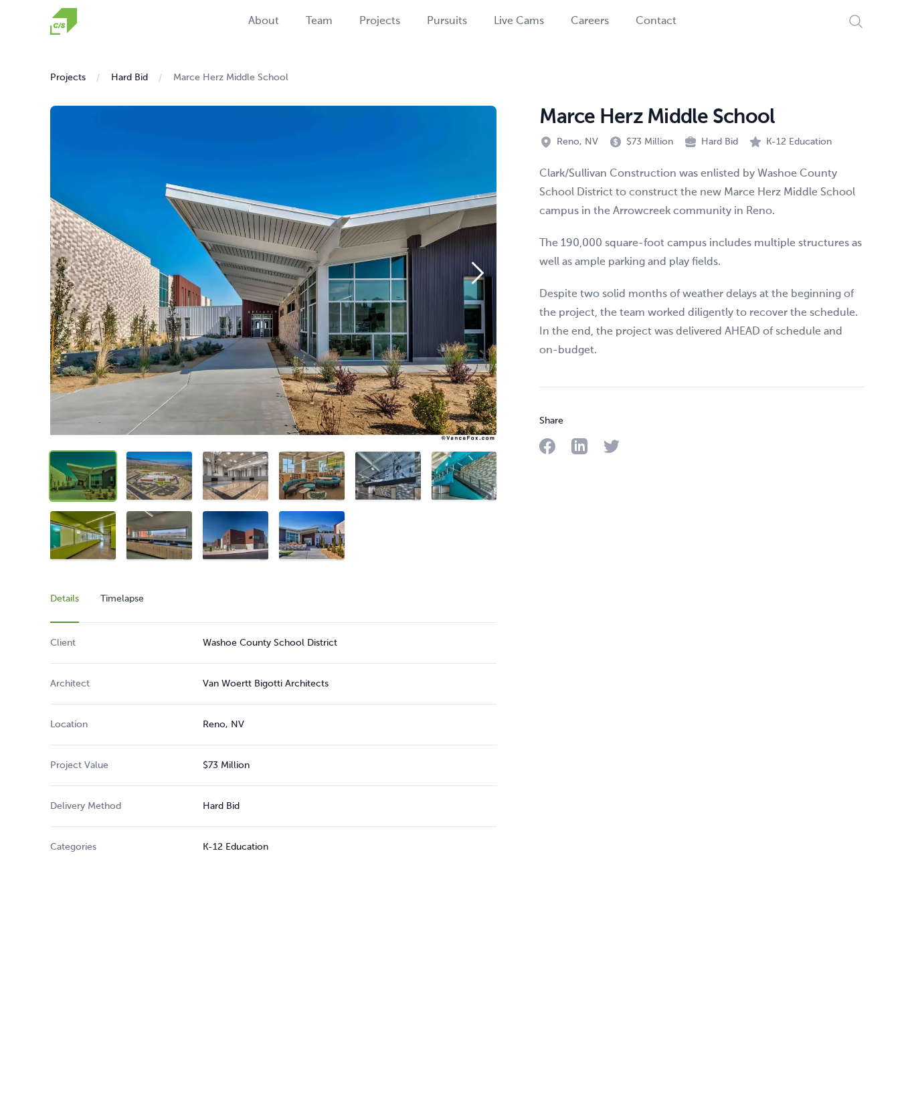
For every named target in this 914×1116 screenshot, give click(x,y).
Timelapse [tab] (122, 598)
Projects (379, 21)
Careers (590, 21)
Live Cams (519, 21)
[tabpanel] (273, 745)
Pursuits (447, 21)
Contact (656, 21)
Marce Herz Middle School (230, 77)
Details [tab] (64, 598)
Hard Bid (129, 77)
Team (319, 21)
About (263, 21)
